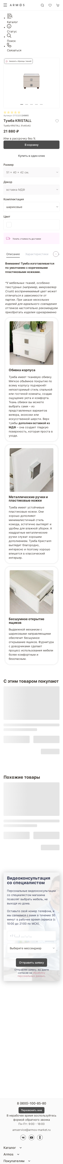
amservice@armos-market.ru (31, 1130)
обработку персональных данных (31, 974)
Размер (9, 164)
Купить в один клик (31, 155)
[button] (21, 104)
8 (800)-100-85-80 (31, 1103)
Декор (8, 182)
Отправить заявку (31, 962)
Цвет (7, 216)
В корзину (31, 144)
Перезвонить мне (31, 1110)
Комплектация (14, 199)
